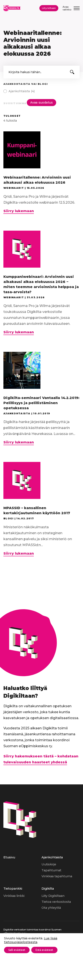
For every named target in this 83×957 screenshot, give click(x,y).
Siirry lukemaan (18, 211)
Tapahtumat (51, 870)
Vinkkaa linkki (13, 896)
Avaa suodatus (41, 102)
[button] (72, 72)
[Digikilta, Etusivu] (11, 8)
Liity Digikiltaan (53, 896)
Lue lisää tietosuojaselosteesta (30, 940)
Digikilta (48, 888)
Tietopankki (12, 888)
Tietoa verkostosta (56, 902)
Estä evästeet (44, 949)
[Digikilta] (19, 837)
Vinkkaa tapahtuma (57, 876)
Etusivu (9, 857)
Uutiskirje (49, 864)
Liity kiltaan (49, 8)
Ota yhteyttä (51, 908)
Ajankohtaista (52, 857)
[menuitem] (22, 870)
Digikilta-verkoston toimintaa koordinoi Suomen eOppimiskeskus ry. (32, 931)
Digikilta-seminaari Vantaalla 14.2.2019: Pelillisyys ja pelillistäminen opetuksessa (41, 403)
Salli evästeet (16, 949)
